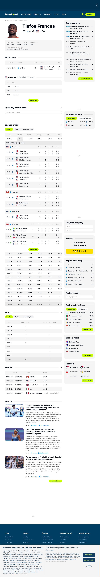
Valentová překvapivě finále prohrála (78, 42)
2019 (9, 277)
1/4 (59, 253)
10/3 (29, 285)
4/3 (49, 261)
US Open (22, 68)
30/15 (38, 288)
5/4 (49, 265)
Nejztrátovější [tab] (83, 309)
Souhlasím (88, 554)
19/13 (38, 269)
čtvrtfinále (15, 95)
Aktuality (34, 425)
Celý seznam (88, 355)
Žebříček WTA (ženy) (47, 539)
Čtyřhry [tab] (17, 317)
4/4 (49, 288)
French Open (63, 539)
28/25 (19, 253)
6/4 (49, 292)
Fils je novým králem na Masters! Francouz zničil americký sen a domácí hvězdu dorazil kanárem (42, 407)
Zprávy (86, 367)
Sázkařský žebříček (47, 542)
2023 (8, 261)
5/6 (30, 257)
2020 (8, 273)
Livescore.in (74, 371)
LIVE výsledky (26, 14)
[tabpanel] (33, 219)
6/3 (30, 273)
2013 (9, 300)
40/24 (19, 261)
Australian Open (64, 537)
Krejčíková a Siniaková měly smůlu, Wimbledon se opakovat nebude (79, 54)
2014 (9, 296)
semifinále (15, 91)
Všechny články (55, 481)
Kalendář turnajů (66, 533)
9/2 (59, 138)
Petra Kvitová (8, 542)
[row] (33, 68)
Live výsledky (74, 367)
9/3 (59, 269)
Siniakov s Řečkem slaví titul (78, 69)
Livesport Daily (83, 539)
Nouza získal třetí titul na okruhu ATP (80, 48)
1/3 (59, 277)
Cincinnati (15, 147)
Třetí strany (23, 573)
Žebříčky (46, 14)
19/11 (39, 265)
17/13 (38, 285)
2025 (8, 253)
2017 (9, 285)
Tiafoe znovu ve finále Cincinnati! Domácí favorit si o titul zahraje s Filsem (44, 458)
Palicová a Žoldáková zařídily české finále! (79, 65)
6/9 (49, 281)
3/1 (49, 253)
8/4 (30, 261)
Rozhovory (26, 542)
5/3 (20, 300)
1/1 (49, 138)
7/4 (30, 138)
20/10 (38, 138)
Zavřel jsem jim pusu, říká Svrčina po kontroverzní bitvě (80, 60)
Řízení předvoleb (88, 566)
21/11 (39, 261)
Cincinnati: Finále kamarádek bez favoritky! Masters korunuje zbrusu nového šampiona (41, 431)
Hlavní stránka (8, 20)
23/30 (19, 277)
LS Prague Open (83, 542)
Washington (15, 211)
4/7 (30, 269)
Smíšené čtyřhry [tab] (28, 129)
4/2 (59, 281)
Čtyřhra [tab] (17, 129)
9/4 (49, 269)
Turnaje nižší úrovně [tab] (85, 118)
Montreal (15, 192)
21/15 (38, 257)
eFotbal (86, 376)
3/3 (59, 257)
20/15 (19, 273)
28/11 (29, 292)
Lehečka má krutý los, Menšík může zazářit (79, 73)
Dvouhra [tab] (8, 129)
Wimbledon (15, 224)
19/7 (29, 296)
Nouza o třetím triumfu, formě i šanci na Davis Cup (80, 37)
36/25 (19, 265)
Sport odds (87, 371)
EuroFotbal (73, 376)
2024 (8, 257)
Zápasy (36, 14)
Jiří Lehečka (8, 539)
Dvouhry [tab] (8, 317)
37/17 (19, 138)
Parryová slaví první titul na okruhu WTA (79, 32)
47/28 (19, 288)
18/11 (39, 292)
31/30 (19, 281)
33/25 (19, 285)
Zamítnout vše (89, 560)
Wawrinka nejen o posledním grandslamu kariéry (79, 27)
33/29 (19, 257)
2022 (8, 265)
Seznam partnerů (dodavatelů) (56, 561)
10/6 (29, 288)
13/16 (38, 277)
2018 (9, 281)
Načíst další (33, 100)
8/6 (30, 265)
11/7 (29, 253)
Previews (34, 453)
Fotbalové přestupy (84, 537)
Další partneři (87, 380)
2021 (9, 269)
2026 (8, 138)
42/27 (19, 269)
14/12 (38, 281)
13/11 (39, 253)
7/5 (30, 281)
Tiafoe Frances (23, 20)
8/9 (39, 273)
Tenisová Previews (28, 539)
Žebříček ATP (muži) (47, 537)
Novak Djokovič (9, 537)
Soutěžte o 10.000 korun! (79, 244)
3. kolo (14, 87)
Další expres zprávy (86, 78)
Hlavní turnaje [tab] (71, 118)
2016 (9, 288)
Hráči (56, 14)
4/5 (49, 257)
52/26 (19, 292)
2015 (9, 292)
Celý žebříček (87, 329)
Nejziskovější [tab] (71, 309)
